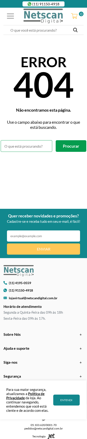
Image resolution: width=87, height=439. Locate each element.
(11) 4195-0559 (20, 283)
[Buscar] (75, 30)
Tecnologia (38, 436)
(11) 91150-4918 (45, 4)
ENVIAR (43, 249)
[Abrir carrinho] (74, 16)
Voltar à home (43, 165)
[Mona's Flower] (43, 16)
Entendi (66, 400)
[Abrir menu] (10, 16)
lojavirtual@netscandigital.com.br (33, 298)
